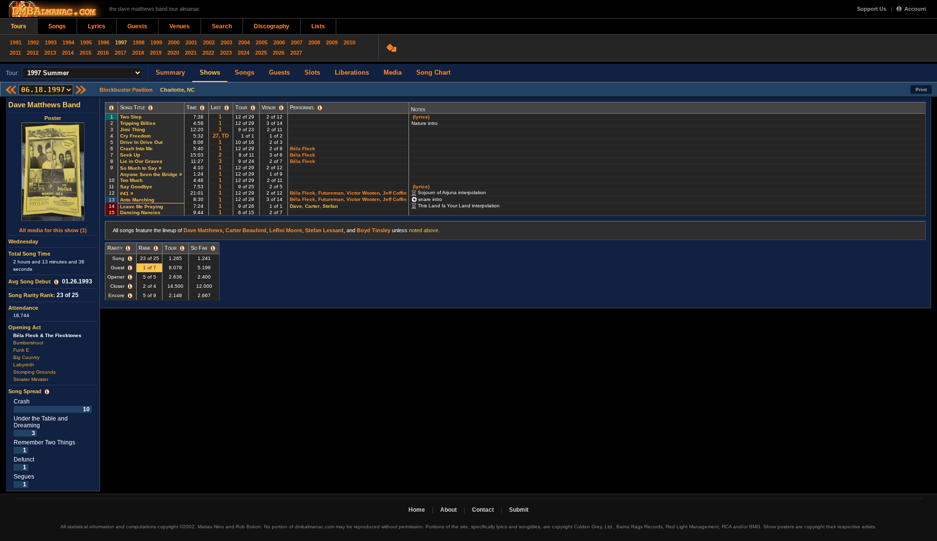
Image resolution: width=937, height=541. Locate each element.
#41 (124, 193)
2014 (68, 53)
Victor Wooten (363, 193)
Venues (179, 26)
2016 (103, 53)
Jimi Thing (132, 129)
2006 (279, 42)
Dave (296, 206)
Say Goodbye (136, 186)
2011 (15, 53)
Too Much (131, 180)
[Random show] (392, 48)
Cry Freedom (135, 136)
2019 (156, 53)
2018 (138, 53)
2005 (261, 42)
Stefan (330, 206)
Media (393, 72)
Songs (57, 26)
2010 (349, 42)
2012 (33, 53)
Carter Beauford (245, 230)
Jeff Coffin (395, 193)
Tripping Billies (138, 123)
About (448, 509)
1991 (15, 42)
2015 (85, 53)
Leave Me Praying (141, 206)
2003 (226, 42)
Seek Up (130, 155)
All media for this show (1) (53, 230)
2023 (226, 53)
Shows (210, 72)
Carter (312, 206)
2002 (209, 42)
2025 (261, 53)
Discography (271, 26)
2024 (243, 53)
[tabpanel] (53, 294)
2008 (314, 42)
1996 (103, 42)
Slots (312, 72)
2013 (50, 53)
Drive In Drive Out (141, 142)
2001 (191, 42)
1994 (68, 42)
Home (416, 509)
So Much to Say (138, 168)
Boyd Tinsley (373, 230)
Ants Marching (137, 199)
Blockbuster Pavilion (126, 90)
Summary (170, 72)
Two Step (131, 117)
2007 (297, 42)
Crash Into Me (136, 148)
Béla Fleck (302, 148)
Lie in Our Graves (141, 161)
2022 (208, 53)
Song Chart (433, 72)
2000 (174, 42)
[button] (56, 282)
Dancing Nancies (140, 212)
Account (915, 9)
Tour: (12, 73)
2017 (120, 53)
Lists (318, 26)
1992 (33, 42)
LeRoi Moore (285, 230)
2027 (296, 53)
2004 (244, 42)
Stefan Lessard (324, 230)
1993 (51, 42)
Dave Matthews (203, 230)
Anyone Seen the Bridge (149, 174)
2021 (191, 53)
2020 (173, 53)
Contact (483, 509)
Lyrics (96, 26)
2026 (279, 53)
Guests (137, 26)
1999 (156, 42)
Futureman (331, 193)
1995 (86, 42)
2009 (332, 42)
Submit (519, 509)
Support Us (871, 9)
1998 (138, 42)
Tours (18, 26)
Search (222, 26)
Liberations (352, 72)
